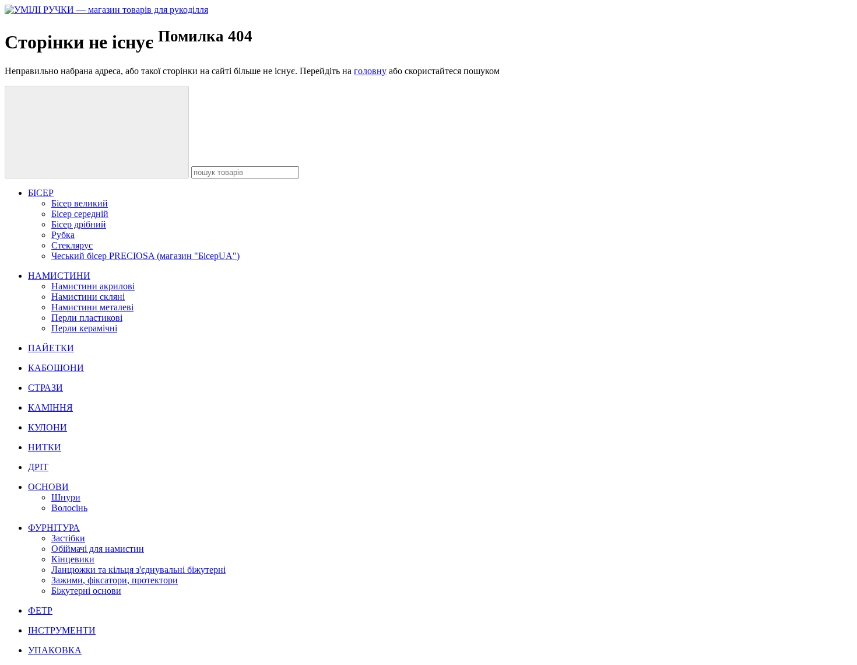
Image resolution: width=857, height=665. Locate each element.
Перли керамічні (84, 328)
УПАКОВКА (55, 650)
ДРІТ (38, 467)
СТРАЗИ (45, 388)
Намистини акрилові (93, 286)
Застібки (68, 538)
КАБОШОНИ (56, 368)
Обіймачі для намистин (97, 549)
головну (370, 71)
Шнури (65, 497)
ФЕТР (40, 610)
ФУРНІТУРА (54, 528)
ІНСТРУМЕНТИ (62, 630)
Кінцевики (72, 559)
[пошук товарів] (97, 132)
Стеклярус (72, 245)
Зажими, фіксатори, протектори (114, 580)
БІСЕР (41, 193)
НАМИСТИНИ (59, 276)
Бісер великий (79, 203)
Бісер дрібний (78, 224)
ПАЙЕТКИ (51, 348)
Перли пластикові (86, 318)
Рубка (63, 235)
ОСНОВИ (48, 487)
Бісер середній (79, 214)
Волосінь (69, 508)
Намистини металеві (92, 307)
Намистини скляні (88, 297)
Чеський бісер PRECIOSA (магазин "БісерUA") (145, 256)
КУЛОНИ (47, 427)
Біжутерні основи (86, 591)
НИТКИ (44, 447)
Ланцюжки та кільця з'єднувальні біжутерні (138, 570)
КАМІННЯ (50, 407)
